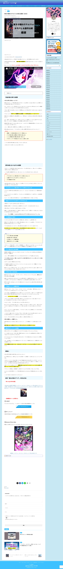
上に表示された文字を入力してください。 (11, 519)
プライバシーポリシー (41, 562)
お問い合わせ (35, 562)
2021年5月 (48, 97)
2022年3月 (48, 81)
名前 (6, 503)
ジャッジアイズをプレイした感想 (51, 57)
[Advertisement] (23, 156)
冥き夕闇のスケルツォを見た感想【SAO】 (52, 62)
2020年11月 (48, 106)
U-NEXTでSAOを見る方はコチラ (22, 406)
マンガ (31, 562)
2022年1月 (48, 83)
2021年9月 (48, 89)
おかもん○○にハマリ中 (31, 565)
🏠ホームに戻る (49, 139)
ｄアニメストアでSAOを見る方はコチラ (23, 416)
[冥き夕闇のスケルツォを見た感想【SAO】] (22, 483)
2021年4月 (48, 99)
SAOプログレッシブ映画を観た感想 (26, 534)
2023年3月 (48, 72)
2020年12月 (48, 104)
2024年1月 (48, 70)
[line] (25, 483)
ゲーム (28, 562)
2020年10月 (48, 108)
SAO (6, 486)
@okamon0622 (19, 56)
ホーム (20, 562)
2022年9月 (48, 76)
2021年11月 (48, 87)
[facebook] (20, 483)
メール (6, 507)
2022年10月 (48, 74)
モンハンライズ (24, 562)
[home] (55, 34)
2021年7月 (48, 93)
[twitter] (17, 483)
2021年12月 (48, 85)
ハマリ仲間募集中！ (31, 564)
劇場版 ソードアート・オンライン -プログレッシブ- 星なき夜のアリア (23, 453)
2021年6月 (48, 95)
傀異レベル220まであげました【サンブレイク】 (53, 60)
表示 (10, 93)
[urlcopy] (30, 483)
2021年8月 (48, 91)
